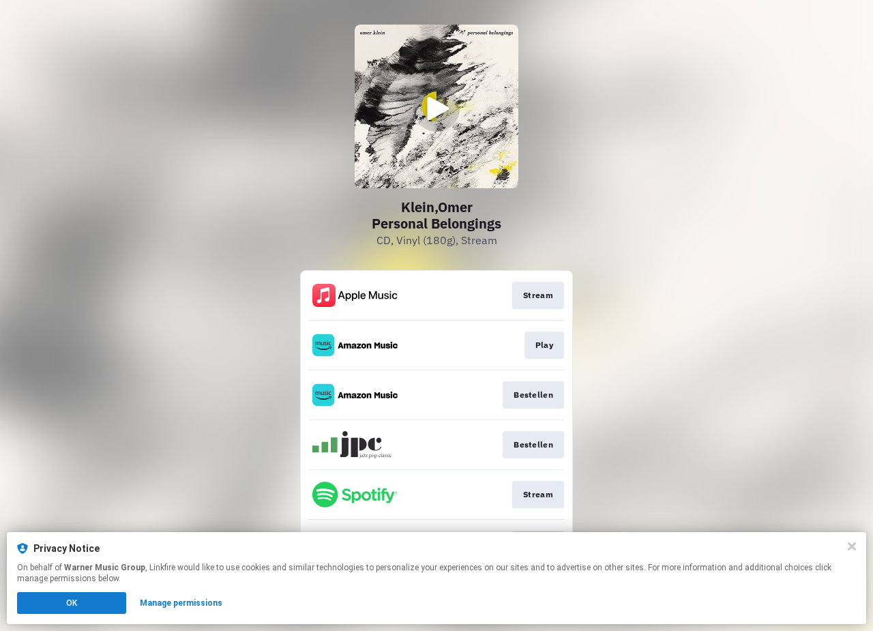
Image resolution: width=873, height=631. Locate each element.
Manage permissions (181, 603)
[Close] (852, 546)
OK (71, 603)
